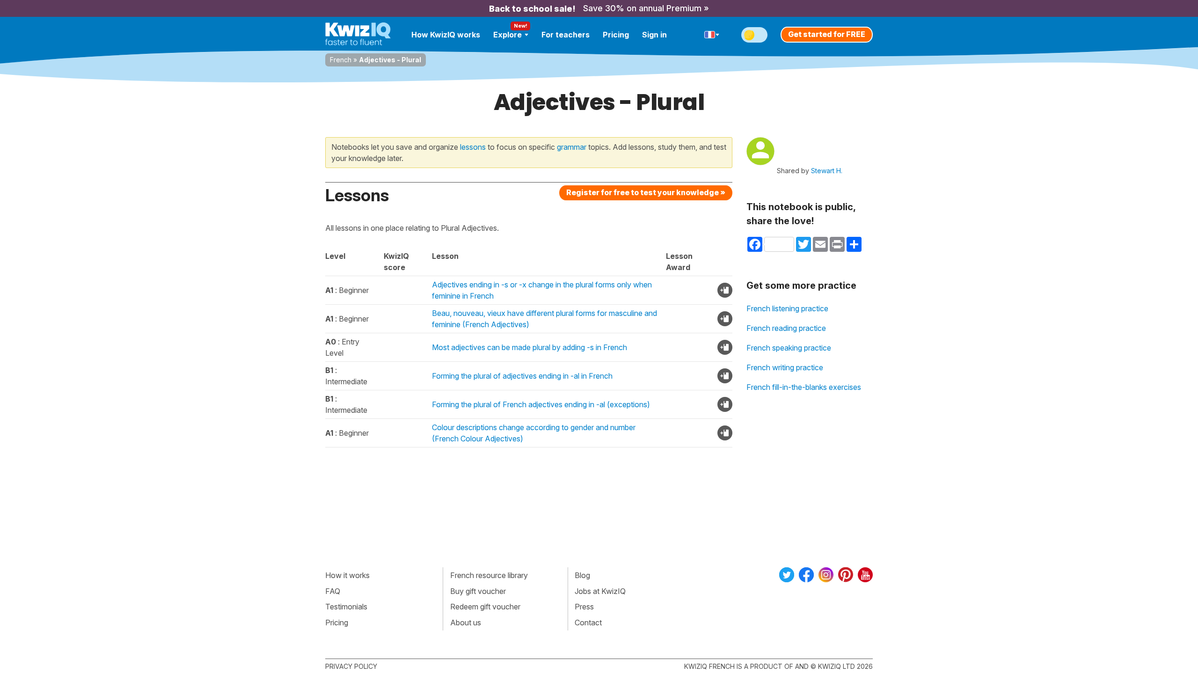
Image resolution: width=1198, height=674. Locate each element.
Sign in (654, 34)
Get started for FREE (826, 34)
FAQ (332, 591)
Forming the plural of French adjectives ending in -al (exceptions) (541, 404)
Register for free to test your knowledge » (645, 192)
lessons (473, 147)
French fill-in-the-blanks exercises (803, 387)
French (340, 60)
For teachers (565, 34)
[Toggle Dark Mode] (754, 35)
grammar (571, 147)
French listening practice (787, 308)
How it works (347, 575)
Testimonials (346, 606)
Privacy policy (351, 666)
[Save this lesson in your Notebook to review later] (724, 290)
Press (584, 606)
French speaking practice (788, 347)
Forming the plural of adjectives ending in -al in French (522, 376)
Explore (507, 34)
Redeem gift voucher (485, 606)
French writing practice (784, 367)
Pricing (616, 34)
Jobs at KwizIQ (600, 591)
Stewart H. (826, 171)
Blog (582, 575)
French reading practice (786, 328)
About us (465, 622)
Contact (588, 622)
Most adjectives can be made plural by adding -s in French (529, 347)
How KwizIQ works (445, 34)
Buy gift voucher (478, 591)
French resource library (489, 575)
